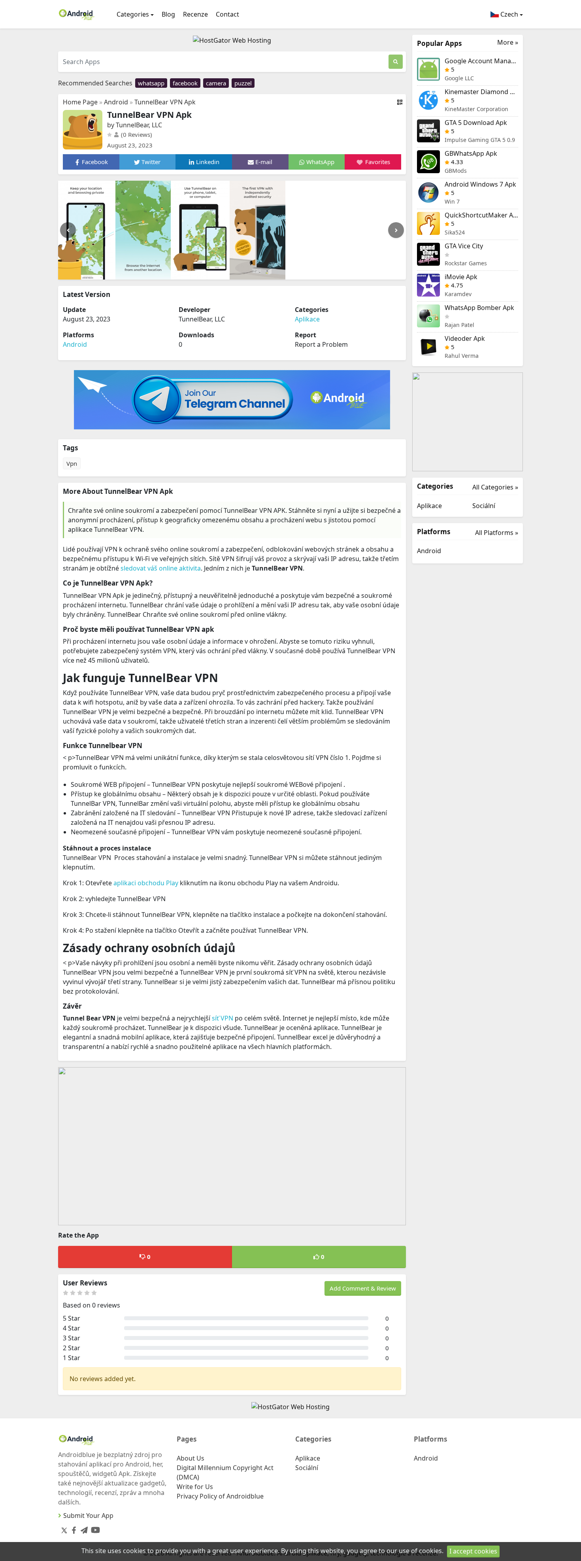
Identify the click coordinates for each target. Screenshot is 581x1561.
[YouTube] (94, 1528)
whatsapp (151, 83)
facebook (185, 83)
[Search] (396, 62)
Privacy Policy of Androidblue (220, 1496)
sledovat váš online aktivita (161, 568)
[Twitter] (64, 1530)
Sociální (483, 505)
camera (216, 83)
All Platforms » (496, 532)
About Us (190, 1458)
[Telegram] (82, 1528)
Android (116, 102)
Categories (133, 14)
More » (507, 42)
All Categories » (495, 487)
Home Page (80, 102)
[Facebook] (72, 1528)
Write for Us (195, 1486)
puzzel (243, 83)
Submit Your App (88, 1515)
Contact (227, 14)
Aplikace (307, 319)
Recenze (195, 14)
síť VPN (222, 1018)
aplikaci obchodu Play (145, 883)
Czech (508, 14)
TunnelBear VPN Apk (165, 102)
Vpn (71, 463)
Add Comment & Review (363, 1288)
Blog (168, 14)
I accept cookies (473, 1551)
